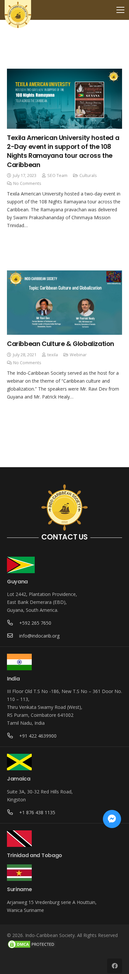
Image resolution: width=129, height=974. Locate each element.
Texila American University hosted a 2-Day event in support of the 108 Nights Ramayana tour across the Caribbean (63, 151)
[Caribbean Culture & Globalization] (64, 302)
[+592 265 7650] (13, 623)
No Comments (27, 183)
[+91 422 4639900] (13, 736)
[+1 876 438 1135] (13, 813)
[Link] (18, 15)
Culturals (88, 175)
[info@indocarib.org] (13, 636)
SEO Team (57, 175)
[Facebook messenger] (112, 819)
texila (52, 355)
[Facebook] (114, 965)
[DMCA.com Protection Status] (32, 947)
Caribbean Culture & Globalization (60, 343)
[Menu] (120, 10)
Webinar (78, 355)
